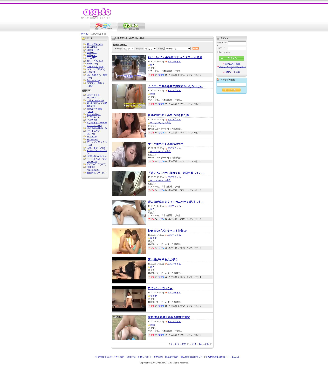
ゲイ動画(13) (93, 117)
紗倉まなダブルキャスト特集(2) (167, 230)
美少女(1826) (93, 80)
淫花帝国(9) (92, 120)
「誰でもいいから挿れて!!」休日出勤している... (177, 173)
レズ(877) (91, 58)
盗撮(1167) (92, 55)
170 (177, 343)
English (235, 357)
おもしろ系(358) (95, 61)
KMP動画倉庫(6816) (97, 128)
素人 (152, 65)
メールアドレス (222, 44)
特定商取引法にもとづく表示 (109, 357)
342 (194, 343)
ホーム (84, 33)
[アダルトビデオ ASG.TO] (97, 16)
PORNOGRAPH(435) (96, 156)
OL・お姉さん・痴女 (160, 122)
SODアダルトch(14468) (93, 96)
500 (207, 343)
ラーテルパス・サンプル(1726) (97, 160)
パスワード (221, 48)
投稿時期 (140, 49)
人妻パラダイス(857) (97, 147)
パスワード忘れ (232, 72)
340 (184, 343)
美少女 (153, 238)
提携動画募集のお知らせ (217, 357)
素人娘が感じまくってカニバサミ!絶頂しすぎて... (177, 201)
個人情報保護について (192, 357)
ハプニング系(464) (96, 69)
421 (201, 343)
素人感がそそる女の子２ (163, 259)
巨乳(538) (91, 72)
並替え (161, 49)
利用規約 (158, 357)
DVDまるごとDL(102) (93, 132)
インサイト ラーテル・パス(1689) (97, 124)
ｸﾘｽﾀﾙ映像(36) (94, 114)
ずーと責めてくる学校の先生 (165, 144)
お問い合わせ (144, 357)
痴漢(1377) (92, 52)
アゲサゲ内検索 (227, 79)
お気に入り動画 (232, 63)
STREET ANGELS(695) (93, 168)
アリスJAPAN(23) (95, 100)
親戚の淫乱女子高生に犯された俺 (168, 115)
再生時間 (118, 49)
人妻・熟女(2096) (95, 66)
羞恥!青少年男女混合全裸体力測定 (169, 317)
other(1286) (92, 63)
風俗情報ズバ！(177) (97, 172)
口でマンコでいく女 (160, 288)
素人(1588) (92, 47)
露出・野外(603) (95, 44)
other (152, 93)
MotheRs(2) (92, 139)
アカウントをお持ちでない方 (232, 68)
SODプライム (174, 61)
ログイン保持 (225, 52)
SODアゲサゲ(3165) (96, 164)
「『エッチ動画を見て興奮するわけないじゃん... (177, 86)
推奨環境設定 (171, 357)
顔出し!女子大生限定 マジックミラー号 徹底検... (177, 57)
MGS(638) (92, 136)
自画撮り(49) (93, 50)
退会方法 (131, 357)
